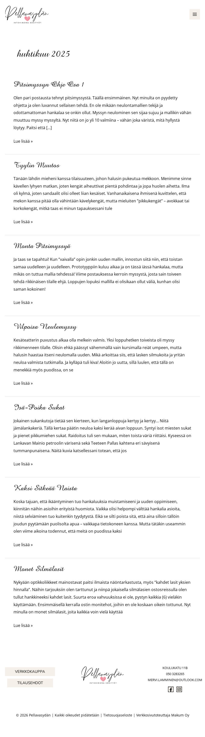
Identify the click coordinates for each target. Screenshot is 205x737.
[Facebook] (171, 689)
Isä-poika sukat (39, 407)
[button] (30, 671)
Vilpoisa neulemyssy (45, 326)
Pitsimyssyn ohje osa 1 (49, 84)
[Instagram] (179, 689)
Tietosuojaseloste (117, 715)
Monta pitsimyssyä (42, 245)
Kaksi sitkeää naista (45, 488)
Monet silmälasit (39, 568)
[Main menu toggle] (195, 14)
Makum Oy (180, 715)
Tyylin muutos (37, 165)
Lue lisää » (23, 141)
